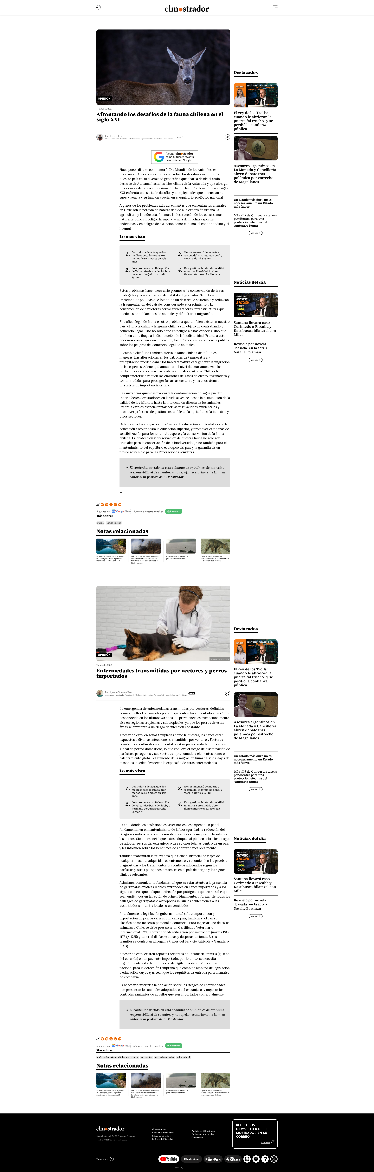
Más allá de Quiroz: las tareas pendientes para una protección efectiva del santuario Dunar (255, 220)
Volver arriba (102, 1158)
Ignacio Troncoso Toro (120, 692)
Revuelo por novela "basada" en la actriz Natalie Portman (250, 348)
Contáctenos (197, 1137)
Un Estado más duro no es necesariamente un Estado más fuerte (253, 203)
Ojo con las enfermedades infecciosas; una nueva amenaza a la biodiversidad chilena (215, 558)
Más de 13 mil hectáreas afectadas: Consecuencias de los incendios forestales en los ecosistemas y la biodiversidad (145, 559)
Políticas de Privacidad (162, 1138)
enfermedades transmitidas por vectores (117, 1057)
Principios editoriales (161, 1135)
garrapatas (146, 1057)
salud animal (183, 1057)
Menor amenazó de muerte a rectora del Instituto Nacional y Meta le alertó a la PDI (203, 255)
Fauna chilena (114, 522)
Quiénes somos (159, 1128)
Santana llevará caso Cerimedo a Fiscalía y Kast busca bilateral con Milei (255, 328)
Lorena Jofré (116, 135)
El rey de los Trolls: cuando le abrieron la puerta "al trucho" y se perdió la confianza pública (253, 120)
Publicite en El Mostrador (203, 1130)
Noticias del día (250, 282)
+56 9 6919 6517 (103, 1139)
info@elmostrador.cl (118, 1139)
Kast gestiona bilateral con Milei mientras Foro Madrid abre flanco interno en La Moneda (204, 271)
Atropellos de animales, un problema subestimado (177, 557)
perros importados (164, 1057)
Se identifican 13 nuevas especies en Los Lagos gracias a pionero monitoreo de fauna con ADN (110, 558)
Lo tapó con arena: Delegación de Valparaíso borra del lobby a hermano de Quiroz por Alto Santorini (151, 272)
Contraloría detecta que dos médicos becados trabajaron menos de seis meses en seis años (149, 257)
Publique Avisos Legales (203, 1133)
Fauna (100, 522)
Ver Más (178, 137)
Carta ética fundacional (163, 1132)
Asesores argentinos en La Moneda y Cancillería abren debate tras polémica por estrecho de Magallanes (255, 173)
